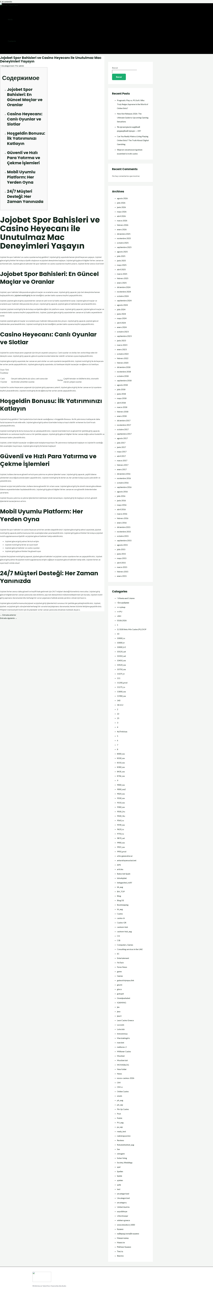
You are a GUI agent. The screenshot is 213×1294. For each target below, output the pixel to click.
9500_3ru (121, 816)
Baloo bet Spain (123, 873)
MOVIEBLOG (123, 1065)
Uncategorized (7, 66)
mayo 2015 (121, 558)
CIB (118, 940)
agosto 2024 (122, 305)
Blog (119, 896)
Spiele (119, 1176)
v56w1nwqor (122, 1216)
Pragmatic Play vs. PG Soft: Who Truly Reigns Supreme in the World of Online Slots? (132, 104)
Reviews (120, 1140)
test (118, 1189)
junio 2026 (121, 207)
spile (119, 1185)
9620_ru (120, 829)
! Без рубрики (123, 602)
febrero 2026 (122, 225)
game (119, 971)
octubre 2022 (123, 354)
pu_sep (120, 1127)
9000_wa (121, 785)
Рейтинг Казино (124, 1247)
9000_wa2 (121, 789)
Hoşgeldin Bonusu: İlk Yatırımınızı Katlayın (26, 138)
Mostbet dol (122, 1060)
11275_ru (121, 687)
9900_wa (121, 842)
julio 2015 (121, 549)
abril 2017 (121, 456)
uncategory (122, 1202)
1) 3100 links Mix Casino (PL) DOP (131, 629)
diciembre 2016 (123, 474)
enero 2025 (122, 283)
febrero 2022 (122, 358)
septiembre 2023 (124, 336)
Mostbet (121, 1056)
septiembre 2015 (124, 540)
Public (119, 1118)
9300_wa (121, 807)
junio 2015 (121, 554)
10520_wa (121, 665)
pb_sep (120, 1105)
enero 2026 (122, 229)
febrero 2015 (122, 571)
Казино (120, 1229)
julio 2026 (121, 203)
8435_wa (121, 771)
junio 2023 (121, 340)
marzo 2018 (122, 407)
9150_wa (121, 802)
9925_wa (121, 847)
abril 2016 (121, 509)
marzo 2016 (122, 514)
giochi (119, 985)
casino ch (121, 918)
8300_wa (121, 767)
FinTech (120, 962)
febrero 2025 (122, 278)
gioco (119, 989)
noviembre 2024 (124, 291)
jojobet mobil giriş (22, 295)
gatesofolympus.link (125, 980)
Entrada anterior (8, 615)
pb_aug (120, 1100)
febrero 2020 (122, 363)
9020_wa (121, 794)
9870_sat (121, 838)
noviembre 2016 (124, 478)
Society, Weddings (125, 1162)
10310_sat (121, 656)
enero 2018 (122, 416)
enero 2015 (122, 576)
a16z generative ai (124, 856)
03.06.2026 (122, 620)
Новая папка (123, 1238)
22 (118, 714)
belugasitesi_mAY (124, 882)
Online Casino (123, 1091)
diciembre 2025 (123, 234)
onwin (119, 1096)
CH (118, 936)
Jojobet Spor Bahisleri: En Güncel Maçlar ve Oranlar (24, 97)
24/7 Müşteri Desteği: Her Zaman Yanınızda (25, 196)
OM (119, 1082)
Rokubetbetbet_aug (125, 1145)
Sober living (122, 1158)
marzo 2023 (122, 345)
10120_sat (121, 651)
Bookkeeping (122, 905)
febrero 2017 (122, 465)
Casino (120, 913)
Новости (121, 1242)
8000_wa (121, 754)
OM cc (120, 1087)
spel (118, 1167)
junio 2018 (121, 394)
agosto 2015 (122, 545)
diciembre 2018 (123, 367)
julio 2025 (121, 256)
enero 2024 (122, 327)
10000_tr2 (121, 647)
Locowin (120, 1025)
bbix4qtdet (122, 878)
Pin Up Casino (123, 1109)
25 (118, 718)
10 (118, 634)
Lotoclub (121, 1029)
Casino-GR (121, 922)
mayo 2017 (121, 451)
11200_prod (122, 682)
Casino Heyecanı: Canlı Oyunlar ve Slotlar (24, 119)
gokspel (120, 993)
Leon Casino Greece (125, 1020)
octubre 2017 (123, 429)
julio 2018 (121, 389)
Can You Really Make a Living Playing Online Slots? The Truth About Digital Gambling (133, 140)
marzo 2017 (122, 460)
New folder (122, 1069)
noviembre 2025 (124, 238)
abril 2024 (121, 323)
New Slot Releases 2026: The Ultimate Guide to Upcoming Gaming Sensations (132, 117)
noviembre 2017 (124, 425)
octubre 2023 (123, 331)
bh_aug (120, 887)
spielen (120, 1180)
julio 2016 (121, 496)
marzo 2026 (122, 220)
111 (118, 678)
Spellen (120, 1171)
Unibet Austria (123, 1207)
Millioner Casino (124, 1051)
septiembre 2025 (124, 247)
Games (120, 976)
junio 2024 (121, 314)
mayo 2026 (121, 211)
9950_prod (121, 851)
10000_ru (121, 638)
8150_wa (121, 762)
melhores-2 (122, 1047)
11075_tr (121, 674)
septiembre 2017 (124, 434)
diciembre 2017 (123, 420)
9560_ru (120, 820)
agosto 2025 (122, 251)
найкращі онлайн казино (128, 1233)
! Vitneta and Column (126, 598)
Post (119, 1113)
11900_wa (121, 696)
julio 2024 (121, 309)
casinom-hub (122, 927)
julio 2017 (121, 442)
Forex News (122, 967)
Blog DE (120, 900)
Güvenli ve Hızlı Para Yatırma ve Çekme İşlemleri (23, 158)
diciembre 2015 (123, 527)
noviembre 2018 (124, 371)
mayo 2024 (121, 318)
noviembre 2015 (124, 531)
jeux (118, 1011)
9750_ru (120, 834)
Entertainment (123, 958)
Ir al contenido (6, 1)
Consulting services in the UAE (130, 949)
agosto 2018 (122, 385)
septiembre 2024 (124, 300)
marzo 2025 (122, 274)
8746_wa (121, 776)
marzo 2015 (122, 567)
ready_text (121, 1131)
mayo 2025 (121, 265)
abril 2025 (121, 269)
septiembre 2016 (124, 487)
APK (119, 865)
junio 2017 (121, 447)
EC (118, 953)
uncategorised (123, 1193)
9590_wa (121, 825)
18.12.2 (120, 705)
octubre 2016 (123, 482)
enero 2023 (122, 349)
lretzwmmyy (122, 1033)
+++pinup (121, 607)
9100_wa (121, 798)
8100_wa (121, 758)
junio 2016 (121, 500)
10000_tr (121, 642)
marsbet (120, 1042)
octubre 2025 (123, 243)
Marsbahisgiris (123, 1038)
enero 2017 (122, 469)
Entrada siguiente (8, 618)
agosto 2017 (122, 438)
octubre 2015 (123, 536)
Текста (120, 1251)
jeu (118, 1007)
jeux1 (119, 1016)
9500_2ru (121, 811)
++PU (119, 611)
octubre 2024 (123, 296)
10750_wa (121, 669)
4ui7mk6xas (122, 731)
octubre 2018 (123, 376)
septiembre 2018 (124, 380)
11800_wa (121, 691)
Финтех (120, 1256)
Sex (118, 1149)
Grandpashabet (123, 998)
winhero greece (123, 1220)
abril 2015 (121, 562)
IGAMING (121, 1002)
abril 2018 (121, 403)
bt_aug (120, 909)
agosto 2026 (122, 198)
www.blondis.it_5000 (126, 1225)
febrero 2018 (122, 411)
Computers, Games (125, 945)
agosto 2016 (122, 491)
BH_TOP (121, 891)
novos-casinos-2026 (125, 1078)
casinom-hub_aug (124, 931)
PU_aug (120, 1122)
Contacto (12, 41)
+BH (119, 616)
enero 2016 (122, 522)
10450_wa (121, 660)
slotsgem (121, 1153)
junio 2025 (121, 260)
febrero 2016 (122, 518)
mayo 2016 (121, 505)
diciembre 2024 (123, 287)
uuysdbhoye (122, 1211)
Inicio (10, 19)
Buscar (115, 68)
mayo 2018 (121, 398)
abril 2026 (121, 216)
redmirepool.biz (124, 1136)
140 (118, 700)
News (119, 1073)
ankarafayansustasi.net (126, 860)
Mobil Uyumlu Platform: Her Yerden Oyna (21, 177)
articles (120, 869)
